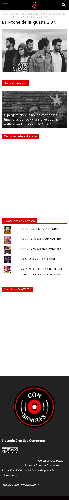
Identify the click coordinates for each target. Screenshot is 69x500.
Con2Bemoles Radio (50, 460)
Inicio (4, 13)
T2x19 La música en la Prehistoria (41, 249)
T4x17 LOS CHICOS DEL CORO (39, 229)
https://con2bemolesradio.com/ (20, 484)
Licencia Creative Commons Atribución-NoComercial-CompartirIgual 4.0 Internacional (30, 470)
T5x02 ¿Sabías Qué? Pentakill (38, 259)
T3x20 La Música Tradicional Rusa (41, 239)
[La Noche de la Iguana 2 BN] (34, 71)
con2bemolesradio (14, 124)
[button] (64, 5)
